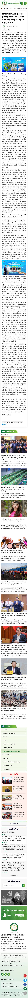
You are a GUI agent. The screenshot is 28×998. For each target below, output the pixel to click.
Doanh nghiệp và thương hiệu (11, 751)
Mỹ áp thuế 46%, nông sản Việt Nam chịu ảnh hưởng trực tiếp (13, 709)
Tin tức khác (6, 769)
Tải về (5, 834)
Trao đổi (5, 758)
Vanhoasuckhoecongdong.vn (16, 965)
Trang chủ (4, 8)
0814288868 (12, 961)
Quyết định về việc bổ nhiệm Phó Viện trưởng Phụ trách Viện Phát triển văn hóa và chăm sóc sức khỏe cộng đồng (13, 838)
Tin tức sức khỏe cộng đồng (11, 762)
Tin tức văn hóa (7, 765)
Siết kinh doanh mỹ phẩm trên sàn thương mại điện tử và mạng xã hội (12, 551)
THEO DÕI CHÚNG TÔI (7, 970)
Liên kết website (14, 881)
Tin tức (10, 8)
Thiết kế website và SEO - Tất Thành (14, 996)
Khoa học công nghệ (9, 744)
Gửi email (14, 422)
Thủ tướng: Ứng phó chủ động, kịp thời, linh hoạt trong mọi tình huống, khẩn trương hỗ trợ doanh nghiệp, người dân (13, 647)
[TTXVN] (20, 915)
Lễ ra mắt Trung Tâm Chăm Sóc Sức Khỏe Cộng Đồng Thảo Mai (18, 814)
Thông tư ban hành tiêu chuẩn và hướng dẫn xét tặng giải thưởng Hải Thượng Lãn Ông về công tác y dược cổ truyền (13, 856)
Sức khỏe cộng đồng (9, 733)
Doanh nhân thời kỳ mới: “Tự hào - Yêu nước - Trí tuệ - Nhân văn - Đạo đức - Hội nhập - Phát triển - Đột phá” (13, 457)
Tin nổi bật (14, 774)
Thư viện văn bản (14, 829)
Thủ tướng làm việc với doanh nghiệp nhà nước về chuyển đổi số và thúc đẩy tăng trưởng (14, 615)
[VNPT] (8, 915)
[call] (25, 976)
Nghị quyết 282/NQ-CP (8, 832)
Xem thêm (4, 434)
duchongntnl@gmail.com (10, 963)
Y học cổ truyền (7, 755)
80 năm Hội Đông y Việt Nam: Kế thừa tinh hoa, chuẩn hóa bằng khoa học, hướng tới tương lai (18, 779)
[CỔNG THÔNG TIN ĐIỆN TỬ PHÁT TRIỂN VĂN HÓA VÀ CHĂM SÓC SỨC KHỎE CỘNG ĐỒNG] (4, 3)
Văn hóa (5, 737)
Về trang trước (6, 422)
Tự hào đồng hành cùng (14, 910)
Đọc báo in (14, 823)
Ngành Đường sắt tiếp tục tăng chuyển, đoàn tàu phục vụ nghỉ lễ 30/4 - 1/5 (13, 583)
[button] (21, 3)
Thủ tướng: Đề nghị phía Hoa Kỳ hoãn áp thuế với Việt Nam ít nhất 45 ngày (13, 678)
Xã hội (4, 740)
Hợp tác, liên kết (7, 747)
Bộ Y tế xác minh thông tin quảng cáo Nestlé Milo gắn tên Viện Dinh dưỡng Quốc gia (12, 489)
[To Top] (25, 993)
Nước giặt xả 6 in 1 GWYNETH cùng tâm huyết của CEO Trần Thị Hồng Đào (13, 520)
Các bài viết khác (8, 431)
